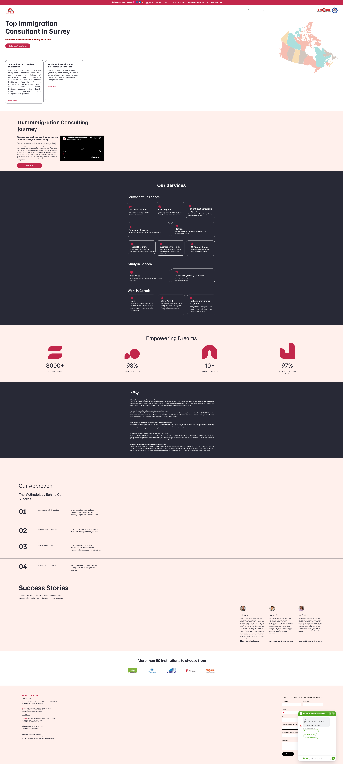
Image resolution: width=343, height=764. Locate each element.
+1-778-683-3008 (38, 710)
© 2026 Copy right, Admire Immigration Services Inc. (38, 738)
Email (284, 717)
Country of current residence (290, 724)
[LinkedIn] (140, 2)
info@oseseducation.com (32, 721)
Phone (284, 709)
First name (285, 701)
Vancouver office (27, 734)
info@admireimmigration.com (195, 2)
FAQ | (24, 736)
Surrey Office (37, 734)
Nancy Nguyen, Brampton (311, 641)
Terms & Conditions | (32, 736)
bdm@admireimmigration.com (33, 711)
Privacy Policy (42, 736)
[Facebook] (137, 2)
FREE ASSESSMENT (214, 2)
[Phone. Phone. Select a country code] (285, 712)
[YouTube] (142, 2)
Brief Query (285, 740)
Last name (306, 701)
